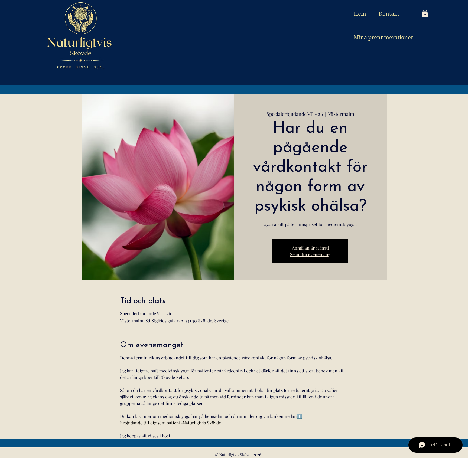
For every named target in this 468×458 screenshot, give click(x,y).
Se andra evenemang (310, 254)
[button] (425, 13)
